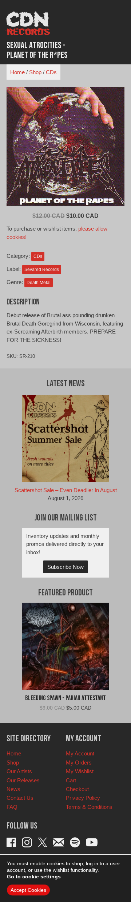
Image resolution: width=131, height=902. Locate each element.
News (13, 789)
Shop (35, 72)
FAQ (12, 807)
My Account (80, 753)
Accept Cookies (28, 890)
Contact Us (20, 798)
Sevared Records (41, 269)
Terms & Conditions (89, 807)
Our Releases (23, 780)
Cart (71, 780)
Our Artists (19, 771)
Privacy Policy (83, 798)
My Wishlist (80, 771)
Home (17, 72)
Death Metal (39, 282)
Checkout (77, 789)
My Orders (79, 762)
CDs (51, 72)
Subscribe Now (65, 567)
